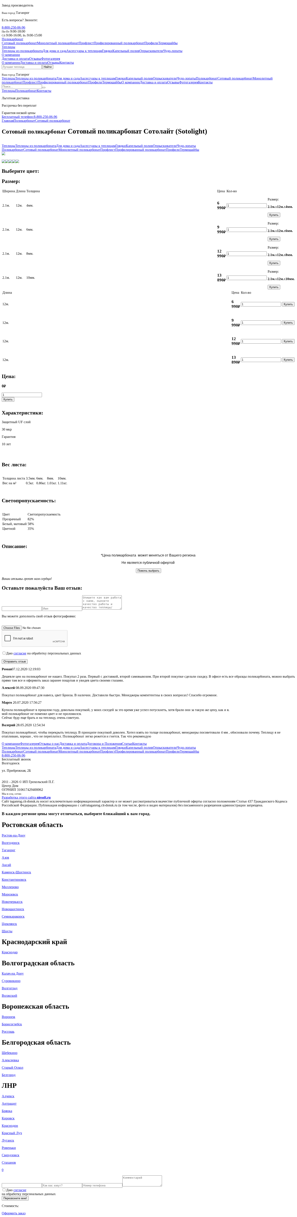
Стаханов (9, 1162)
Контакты (66, 62)
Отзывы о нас (49, 744)
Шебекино (9, 1053)
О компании (11, 55)
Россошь (8, 1031)
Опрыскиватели (151, 51)
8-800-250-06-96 (13, 27)
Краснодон (10, 1125)
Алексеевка (10, 1060)
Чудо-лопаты (172, 51)
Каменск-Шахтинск (16, 872)
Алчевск (8, 1096)
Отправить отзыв (14, 661)
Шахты (7, 931)
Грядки (107, 51)
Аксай (6, 865)
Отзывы (35, 58)
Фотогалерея (50, 58)
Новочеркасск (12, 902)
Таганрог (8, 850)
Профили (151, 43)
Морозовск (10, 894)
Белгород (8, 1075)
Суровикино (11, 981)
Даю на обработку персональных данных (43, 653)
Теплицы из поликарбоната (22, 51)
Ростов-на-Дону (13, 835)
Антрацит (9, 1103)
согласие (19, 653)
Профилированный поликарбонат (119, 43)
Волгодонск (11, 843)
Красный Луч (12, 1133)
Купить (274, 215)
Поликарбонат (12, 39)
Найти (48, 67)
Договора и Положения (104, 744)
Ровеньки (9, 1148)
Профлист (86, 43)
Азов (5, 857)
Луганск (8, 1140)
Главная (7, 120)
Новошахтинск (13, 909)
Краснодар (10, 952)
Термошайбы (168, 43)
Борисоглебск (12, 1024)
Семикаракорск (13, 916)
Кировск (8, 1118)
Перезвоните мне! (15, 1198)
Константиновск (14, 879)
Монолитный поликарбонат (58, 43)
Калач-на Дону (13, 973)
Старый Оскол (12, 1067)
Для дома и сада (54, 51)
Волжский (9, 995)
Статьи (127, 744)
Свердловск (10, 1155)
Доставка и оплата (15, 58)
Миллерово (10, 887)
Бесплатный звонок (16, 759)
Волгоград (9, 988)
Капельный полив (125, 51)
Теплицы (8, 47)
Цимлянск (9, 924)
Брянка (7, 1111)
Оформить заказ (13, 1213)
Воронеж (8, 1017)
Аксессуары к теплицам (84, 51)
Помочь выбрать (148, 570)
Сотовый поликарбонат (19, 43)
